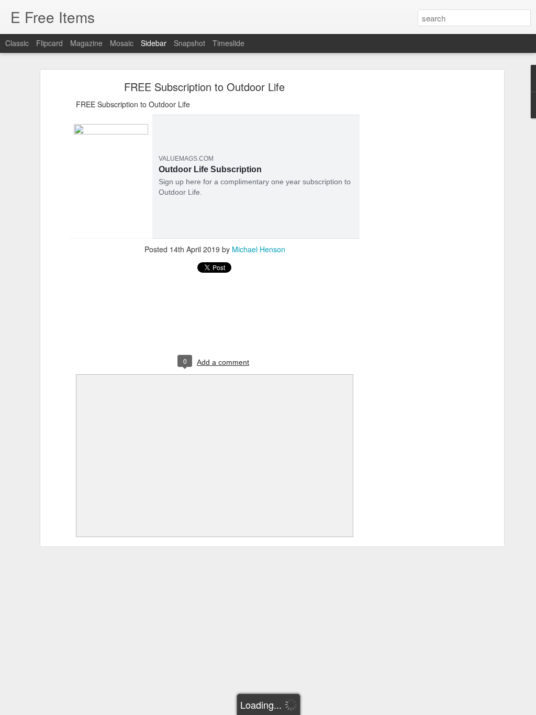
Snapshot (189, 43)
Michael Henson (258, 249)
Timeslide (228, 43)
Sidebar (153, 43)
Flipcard (49, 43)
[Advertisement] (411, 249)
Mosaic (121, 43)
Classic (17, 43)
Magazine (86, 43)
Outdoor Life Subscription (210, 169)
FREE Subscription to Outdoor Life (204, 86)
